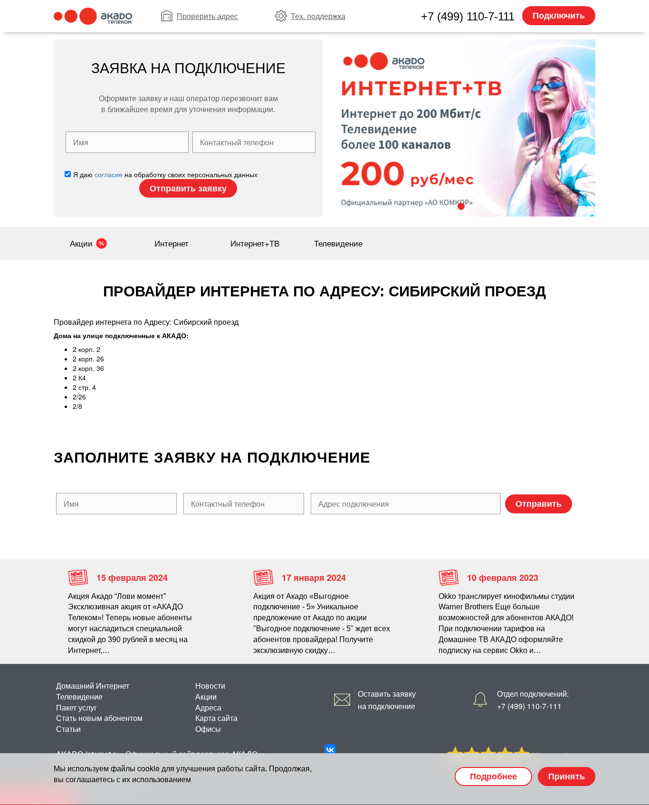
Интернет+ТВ (254, 243)
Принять (566, 776)
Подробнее (493, 776)
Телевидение (338, 243)
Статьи (68, 728)
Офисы (208, 728)
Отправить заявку (188, 188)
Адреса (208, 707)
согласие (109, 174)
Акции (81, 243)
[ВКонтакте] (330, 750)
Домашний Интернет (92, 685)
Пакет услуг (76, 707)
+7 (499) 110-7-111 (468, 16)
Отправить (538, 503)
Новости (210, 685)
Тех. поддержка (318, 15)
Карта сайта (216, 717)
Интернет (171, 243)
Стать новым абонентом (99, 717)
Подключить (559, 15)
